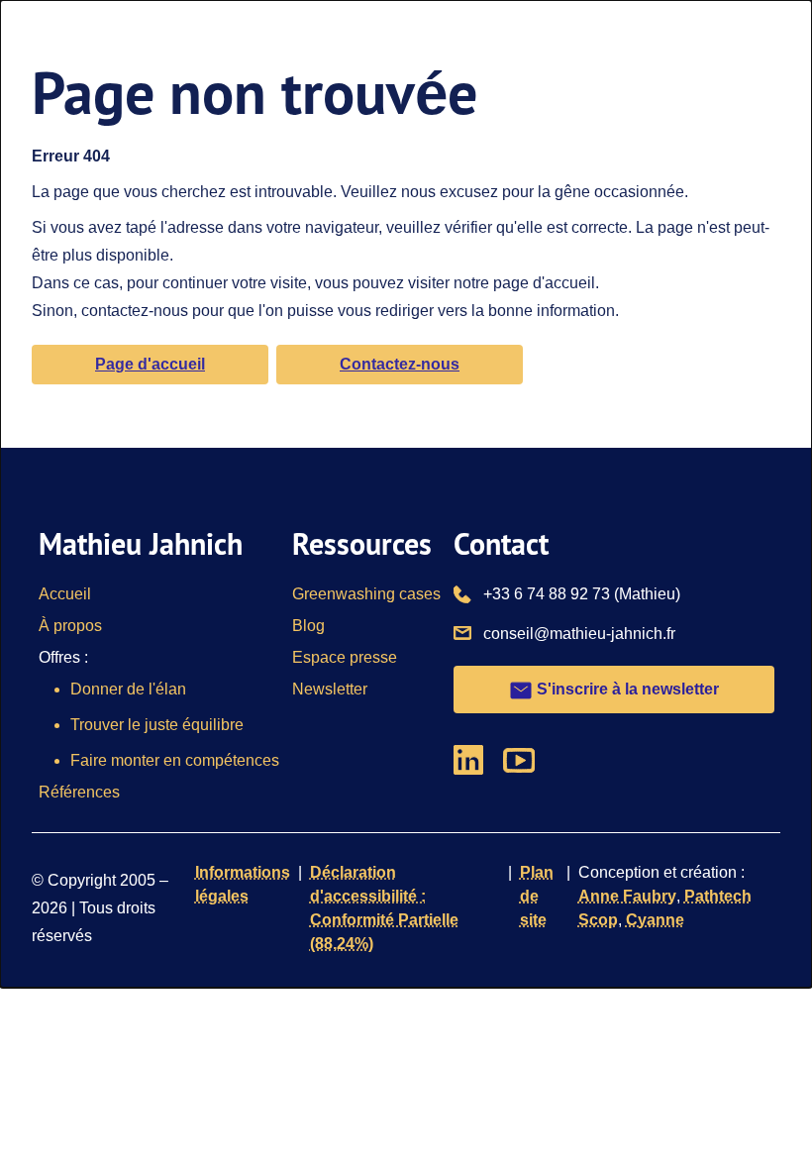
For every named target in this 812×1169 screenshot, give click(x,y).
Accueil (65, 593)
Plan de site (537, 896)
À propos (70, 625)
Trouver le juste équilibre (157, 724)
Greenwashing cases (366, 593)
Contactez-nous (399, 364)
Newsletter (329, 689)
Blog (308, 625)
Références (79, 792)
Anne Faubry (627, 896)
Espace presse (344, 657)
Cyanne (655, 919)
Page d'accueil (150, 364)
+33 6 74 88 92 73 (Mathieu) (581, 593)
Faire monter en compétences (174, 760)
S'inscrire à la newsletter (626, 689)
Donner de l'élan (128, 689)
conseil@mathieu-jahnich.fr (579, 633)
